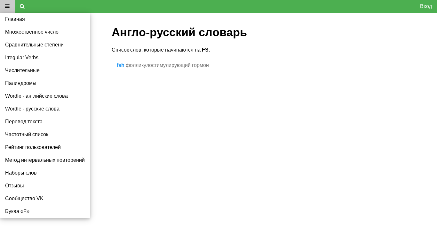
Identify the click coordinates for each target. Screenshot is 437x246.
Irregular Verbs (21, 57)
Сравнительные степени (34, 44)
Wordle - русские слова (32, 108)
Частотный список (26, 134)
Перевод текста (24, 121)
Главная (15, 19)
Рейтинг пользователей (33, 147)
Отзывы (14, 185)
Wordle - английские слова (36, 96)
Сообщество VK (24, 198)
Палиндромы (20, 83)
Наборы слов (21, 173)
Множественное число (32, 32)
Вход (426, 6)
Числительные (22, 70)
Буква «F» (17, 211)
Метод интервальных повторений (45, 160)
